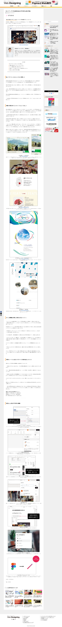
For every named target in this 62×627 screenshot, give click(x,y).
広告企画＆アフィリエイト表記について (47, 617)
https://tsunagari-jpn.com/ (24, 310)
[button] (1, 311)
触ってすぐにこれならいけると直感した (16, 63)
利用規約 (24, 620)
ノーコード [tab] (56, 48)
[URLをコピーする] (1, 315)
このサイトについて (26, 616)
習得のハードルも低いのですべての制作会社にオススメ (19, 68)
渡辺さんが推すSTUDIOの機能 (15, 69)
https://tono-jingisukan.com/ (25, 207)
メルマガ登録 (25, 617)
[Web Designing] (15, 2)
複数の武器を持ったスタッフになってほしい (17, 65)
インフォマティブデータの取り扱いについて (48, 616)
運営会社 (24, 618)
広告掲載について (44, 618)
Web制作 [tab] (46, 48)
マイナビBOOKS (43, 620)
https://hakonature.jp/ (25, 156)
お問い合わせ (25, 621)
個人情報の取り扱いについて (28, 622)
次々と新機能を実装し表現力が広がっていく (17, 66)
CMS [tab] (51, 48)
